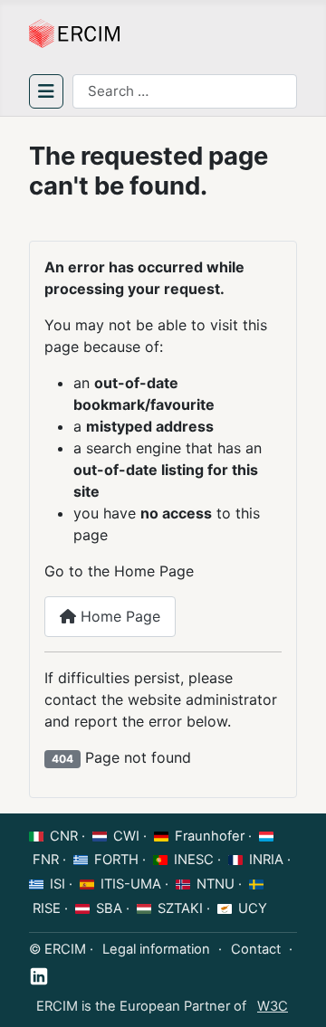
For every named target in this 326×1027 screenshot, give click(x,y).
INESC (194, 859)
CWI (126, 836)
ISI (57, 884)
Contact (256, 949)
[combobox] (184, 91)
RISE (47, 908)
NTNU (216, 884)
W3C (272, 1006)
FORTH (116, 859)
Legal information (156, 949)
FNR (46, 859)
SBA (109, 908)
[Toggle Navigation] (46, 91)
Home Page (118, 616)
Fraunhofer (209, 836)
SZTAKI (180, 908)
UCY (252, 908)
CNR (64, 836)
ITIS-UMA (131, 884)
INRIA (266, 859)
